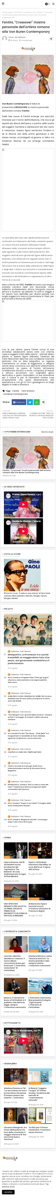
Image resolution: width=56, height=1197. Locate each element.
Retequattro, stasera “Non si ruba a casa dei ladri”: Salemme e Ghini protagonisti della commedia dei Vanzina (28, 787)
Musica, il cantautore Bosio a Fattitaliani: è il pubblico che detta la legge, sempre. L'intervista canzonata (15, 1002)
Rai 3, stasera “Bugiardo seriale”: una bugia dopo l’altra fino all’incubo (27, 820)
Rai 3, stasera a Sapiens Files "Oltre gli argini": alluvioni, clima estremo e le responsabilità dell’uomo (28, 679)
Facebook (20, 402)
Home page (7, 12)
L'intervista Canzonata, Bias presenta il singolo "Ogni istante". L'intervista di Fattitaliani (40, 1002)
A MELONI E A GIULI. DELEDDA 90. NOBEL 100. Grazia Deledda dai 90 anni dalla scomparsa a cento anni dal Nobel (29, 698)
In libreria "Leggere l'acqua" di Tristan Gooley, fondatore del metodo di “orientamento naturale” (39, 1094)
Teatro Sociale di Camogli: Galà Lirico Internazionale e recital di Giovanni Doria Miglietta (26, 768)
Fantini (15, 391)
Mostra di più (47, 432)
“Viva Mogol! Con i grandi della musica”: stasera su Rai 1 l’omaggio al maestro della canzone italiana (30, 717)
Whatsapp (37, 402)
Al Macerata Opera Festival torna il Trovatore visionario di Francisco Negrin (39, 907)
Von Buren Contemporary (24, 12)
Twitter (30, 402)
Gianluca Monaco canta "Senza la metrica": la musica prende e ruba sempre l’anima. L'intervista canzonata (40, 961)
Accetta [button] (8, 1192)
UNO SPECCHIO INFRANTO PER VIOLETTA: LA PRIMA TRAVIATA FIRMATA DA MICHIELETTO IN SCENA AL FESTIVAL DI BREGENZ (15, 910)
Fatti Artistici (28, 391)
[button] (53, 3)
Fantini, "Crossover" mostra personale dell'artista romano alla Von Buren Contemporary (27, 471)
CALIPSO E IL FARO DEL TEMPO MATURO (24, 752)
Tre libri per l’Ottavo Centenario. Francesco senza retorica (40, 1129)
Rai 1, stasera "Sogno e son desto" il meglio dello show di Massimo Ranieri (29, 804)
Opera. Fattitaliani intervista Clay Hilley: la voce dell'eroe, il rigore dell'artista (40, 866)
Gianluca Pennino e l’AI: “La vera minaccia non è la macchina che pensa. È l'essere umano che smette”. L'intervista (15, 1093)
